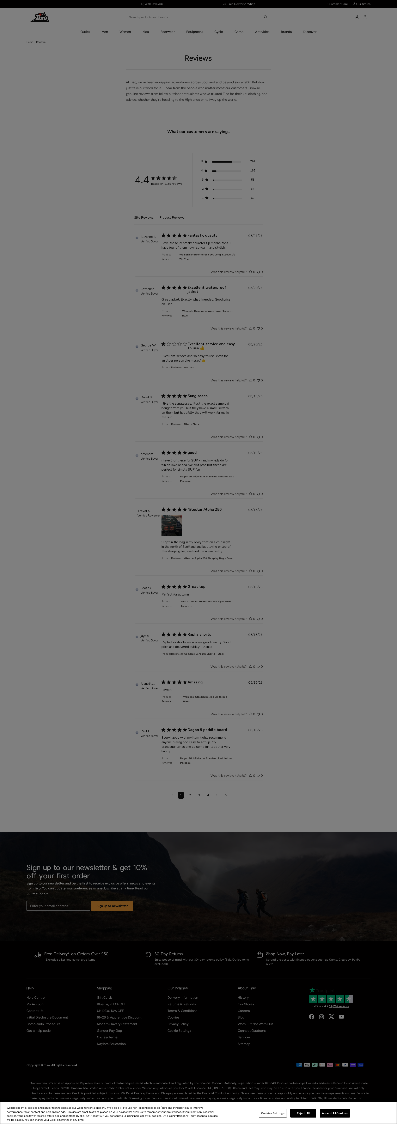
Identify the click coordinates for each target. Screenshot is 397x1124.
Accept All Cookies (335, 1113)
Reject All (303, 1113)
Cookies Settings (273, 1113)
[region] (198, 1113)
